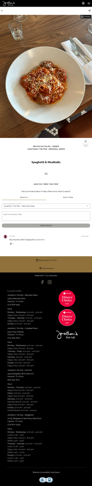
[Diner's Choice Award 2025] (67, 298)
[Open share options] (89, 11)
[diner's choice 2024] (67, 317)
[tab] (24, 197)
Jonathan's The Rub (67, 334)
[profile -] (83, 3)
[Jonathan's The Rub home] (12, 3)
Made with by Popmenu (29, 275)
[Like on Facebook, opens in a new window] (42, 283)
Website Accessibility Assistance (46, 472)
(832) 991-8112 (13, 380)
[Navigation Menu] (88, 3)
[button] (2, 11)
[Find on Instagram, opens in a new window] (50, 283)
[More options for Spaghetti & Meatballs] (85, 141)
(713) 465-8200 (13, 338)
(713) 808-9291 (13, 305)
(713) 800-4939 (13, 424)
